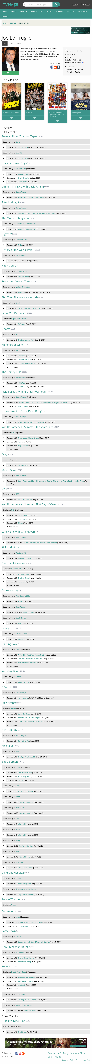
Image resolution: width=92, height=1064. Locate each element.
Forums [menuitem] (5, 16)
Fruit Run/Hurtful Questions (28, 662)
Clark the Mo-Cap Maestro (25, 223)
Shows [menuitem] (4, 11)
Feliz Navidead (23, 276)
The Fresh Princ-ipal (25, 791)
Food (20, 601)
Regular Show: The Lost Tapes (19, 136)
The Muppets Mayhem (15, 218)
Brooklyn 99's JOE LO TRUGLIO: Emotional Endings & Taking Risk (43, 402)
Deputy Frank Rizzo (18, 318)
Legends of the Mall (26, 802)
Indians (20, 639)
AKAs (19, 43)
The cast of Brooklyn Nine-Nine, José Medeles (40, 542)
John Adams (20, 607)
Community (9, 911)
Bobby (18, 676)
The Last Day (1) (24, 578)
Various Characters (23, 287)
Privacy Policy (81, 1060)
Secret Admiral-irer (25, 772)
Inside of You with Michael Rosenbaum (25, 391)
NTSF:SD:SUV (10, 730)
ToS (89, 1060)
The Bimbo (22, 1032)
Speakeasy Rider (24, 776)
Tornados (21, 292)
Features (52, 1053)
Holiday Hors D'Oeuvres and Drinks (31, 197)
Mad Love (7, 746)
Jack (18, 350)
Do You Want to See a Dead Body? (22, 411)
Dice (4, 488)
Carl (17, 818)
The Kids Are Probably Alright (28, 717)
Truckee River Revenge (26, 977)
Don (17, 785)
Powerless (22, 356)
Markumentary (23, 174)
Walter (13, 708)
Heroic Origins (23, 926)
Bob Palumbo (21, 618)
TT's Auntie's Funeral (25, 981)
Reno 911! (30, 113)
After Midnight (10, 202)
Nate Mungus (21, 735)
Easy (4, 454)
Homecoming (23, 698)
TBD (17, 494)
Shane (18, 878)
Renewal (21, 582)
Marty (18, 840)
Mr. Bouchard (21, 168)
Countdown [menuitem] (82, 11)
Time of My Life (23, 682)
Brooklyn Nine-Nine (11, 113)
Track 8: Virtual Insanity (26, 229)
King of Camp (23, 445)
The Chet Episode (24, 883)
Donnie (18, 936)
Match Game (9, 470)
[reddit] (55, 67)
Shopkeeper (20, 994)
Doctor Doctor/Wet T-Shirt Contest (30, 658)
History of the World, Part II (18, 250)
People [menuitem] (13, 11)
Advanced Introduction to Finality (30, 922)
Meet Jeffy (22, 985)
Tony (18, 851)
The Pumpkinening (26, 846)
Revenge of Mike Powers (27, 999)
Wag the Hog (22, 824)
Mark (18, 917)
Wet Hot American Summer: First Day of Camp (56, 114)
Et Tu (20, 245)
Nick (17, 751)
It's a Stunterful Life (26, 868)
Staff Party (22, 519)
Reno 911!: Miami (29, 1010)
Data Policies (54, 1057)
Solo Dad (19, 862)
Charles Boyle (16, 568)
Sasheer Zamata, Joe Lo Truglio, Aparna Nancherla (36, 213)
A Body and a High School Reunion (31, 422)
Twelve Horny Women (26, 958)
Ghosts (6, 329)
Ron (17, 334)
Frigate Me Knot (24, 857)
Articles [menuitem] (49, 11)
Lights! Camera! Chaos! (26, 363)
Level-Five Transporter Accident (29, 308)
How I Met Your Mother (16, 947)
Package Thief (23, 465)
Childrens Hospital (13, 872)
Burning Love (10, 644)
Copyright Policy (68, 1060)
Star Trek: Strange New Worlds (20, 297)
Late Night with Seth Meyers (18, 531)
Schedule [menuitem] (59, 11)
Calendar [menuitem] (70, 11)
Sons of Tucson (11, 899)
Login (75, 4)
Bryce (18, 767)
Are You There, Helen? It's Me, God (31, 721)
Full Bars (21, 780)
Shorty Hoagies (23, 178)
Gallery (11, 43)
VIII (19, 261)
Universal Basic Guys (14, 163)
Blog (65, 1053)
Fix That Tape (23, 147)
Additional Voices (22, 239)
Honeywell (20, 952)
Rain (19, 442)
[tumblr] (58, 67)
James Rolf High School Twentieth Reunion (34, 942)
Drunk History (10, 590)
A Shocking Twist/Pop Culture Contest (32, 655)
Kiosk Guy (20, 807)
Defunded (21, 324)
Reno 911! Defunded (14, 313)
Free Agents (76, 113)
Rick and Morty (11, 547)
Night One (21, 387)
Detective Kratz (21, 271)
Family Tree (8, 628)
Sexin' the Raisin (24, 714)
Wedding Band (10, 671)
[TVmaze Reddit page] (23, 1053)
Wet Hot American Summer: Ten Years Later (28, 427)
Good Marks (22, 181)
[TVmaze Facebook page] (16, 1053)
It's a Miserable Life (25, 499)
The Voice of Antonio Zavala (26, 889)
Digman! (7, 234)
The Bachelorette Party (26, 340)
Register (85, 4)
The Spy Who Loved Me (27, 757)
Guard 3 (19, 153)
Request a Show (77, 1053)
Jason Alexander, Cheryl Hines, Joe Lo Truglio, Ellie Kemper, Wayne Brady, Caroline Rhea (51, 481)
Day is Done (22, 515)
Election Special (29, 612)
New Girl (7, 687)
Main (4, 43)
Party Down (9, 931)
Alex (17, 649)
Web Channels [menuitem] (36, 11)
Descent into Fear (24, 359)
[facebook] (51, 67)
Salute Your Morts (24, 558)
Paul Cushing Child (23, 596)
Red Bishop (20, 255)
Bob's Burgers (10, 761)
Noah (18, 796)
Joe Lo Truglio (21, 192)
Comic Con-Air (23, 741)
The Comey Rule (11, 372)
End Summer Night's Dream (28, 438)
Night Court (9, 265)
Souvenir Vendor (22, 633)
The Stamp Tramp (24, 961)
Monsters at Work (12, 344)
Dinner (20, 523)
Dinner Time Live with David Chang (23, 186)
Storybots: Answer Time (16, 281)
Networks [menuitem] (23, 11)
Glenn (13, 905)
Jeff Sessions (21, 377)
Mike (18, 460)
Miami (20, 623)
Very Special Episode (26, 894)
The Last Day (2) (24, 574)
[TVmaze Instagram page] (20, 1053)
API (59, 1053)
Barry (18, 142)
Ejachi (18, 303)
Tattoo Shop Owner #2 (24, 1005)
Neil (12, 432)
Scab (18, 829)
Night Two (21, 383)
